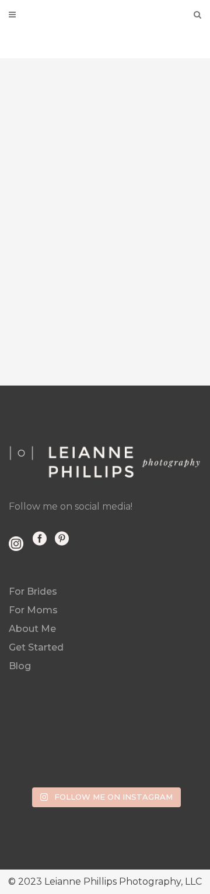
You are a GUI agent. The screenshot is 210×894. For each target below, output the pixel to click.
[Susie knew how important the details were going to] (129, 765)
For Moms (33, 610)
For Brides (33, 591)
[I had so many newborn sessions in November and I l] (80, 736)
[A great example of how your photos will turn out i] (80, 765)
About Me (32, 628)
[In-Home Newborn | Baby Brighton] (105, 209)
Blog (20, 666)
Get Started (36, 647)
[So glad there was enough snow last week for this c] (31, 736)
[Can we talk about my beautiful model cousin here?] (178, 736)
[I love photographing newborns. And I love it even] (129, 736)
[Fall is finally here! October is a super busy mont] (31, 765)
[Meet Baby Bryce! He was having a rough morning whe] (178, 765)
